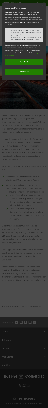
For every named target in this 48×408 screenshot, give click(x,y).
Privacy (36, 53)
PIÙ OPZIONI (24, 62)
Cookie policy (9, 55)
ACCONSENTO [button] (24, 72)
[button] (43, 5)
